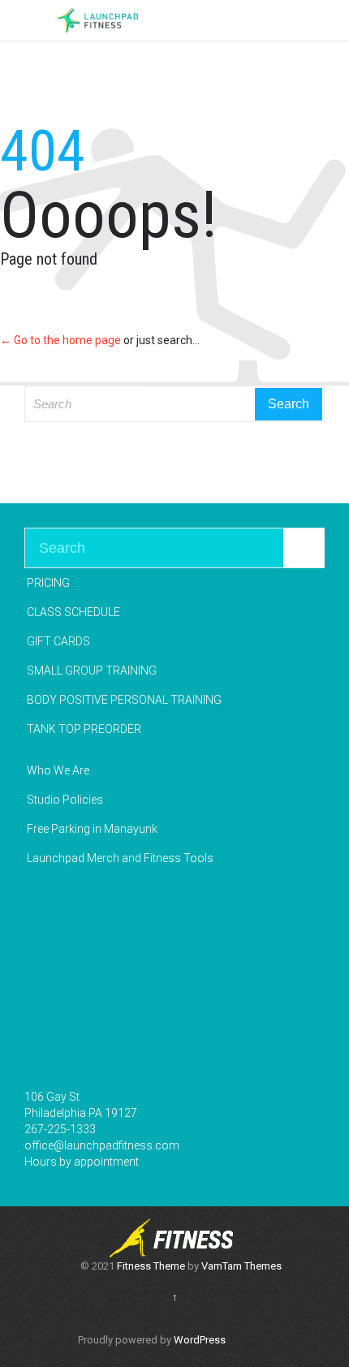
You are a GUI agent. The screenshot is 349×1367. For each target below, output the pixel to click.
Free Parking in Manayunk (92, 828)
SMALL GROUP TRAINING (92, 670)
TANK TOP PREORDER (84, 728)
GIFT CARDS (58, 641)
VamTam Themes (241, 1266)
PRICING (48, 582)
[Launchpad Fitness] (97, 20)
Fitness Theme (151, 1266)
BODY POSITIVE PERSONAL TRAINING (124, 699)
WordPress (200, 1340)
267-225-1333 (60, 1129)
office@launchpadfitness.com (101, 1145)
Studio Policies (65, 799)
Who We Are (58, 770)
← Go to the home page (60, 340)
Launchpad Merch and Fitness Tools (120, 858)
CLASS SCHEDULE (73, 612)
